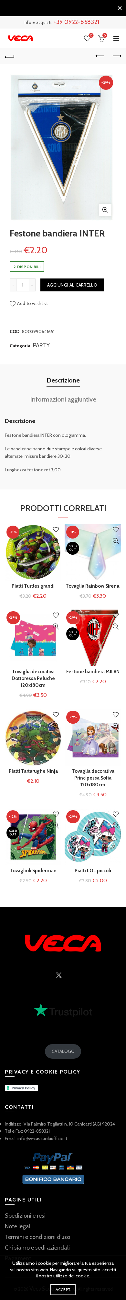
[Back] (10, 56)
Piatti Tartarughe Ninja (33, 771)
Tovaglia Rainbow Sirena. (93, 586)
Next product (116, 56)
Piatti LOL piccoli (93, 871)
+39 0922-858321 (77, 22)
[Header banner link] (56, 8)
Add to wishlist (32, 303)
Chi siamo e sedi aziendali (37, 1247)
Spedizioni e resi (25, 1215)
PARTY (41, 345)
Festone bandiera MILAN (93, 672)
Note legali (18, 1226)
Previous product (100, 56)
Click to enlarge (105, 210)
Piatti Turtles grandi (33, 586)
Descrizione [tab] (63, 380)
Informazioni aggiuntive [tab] (63, 399)
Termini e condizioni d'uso (37, 1237)
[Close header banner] (119, 8)
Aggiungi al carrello (72, 285)
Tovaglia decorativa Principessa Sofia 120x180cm (93, 778)
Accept (63, 1289)
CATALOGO (63, 1051)
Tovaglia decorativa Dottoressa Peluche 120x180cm (33, 678)
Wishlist (91, 35)
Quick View (55, 541)
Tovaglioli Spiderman (33, 871)
